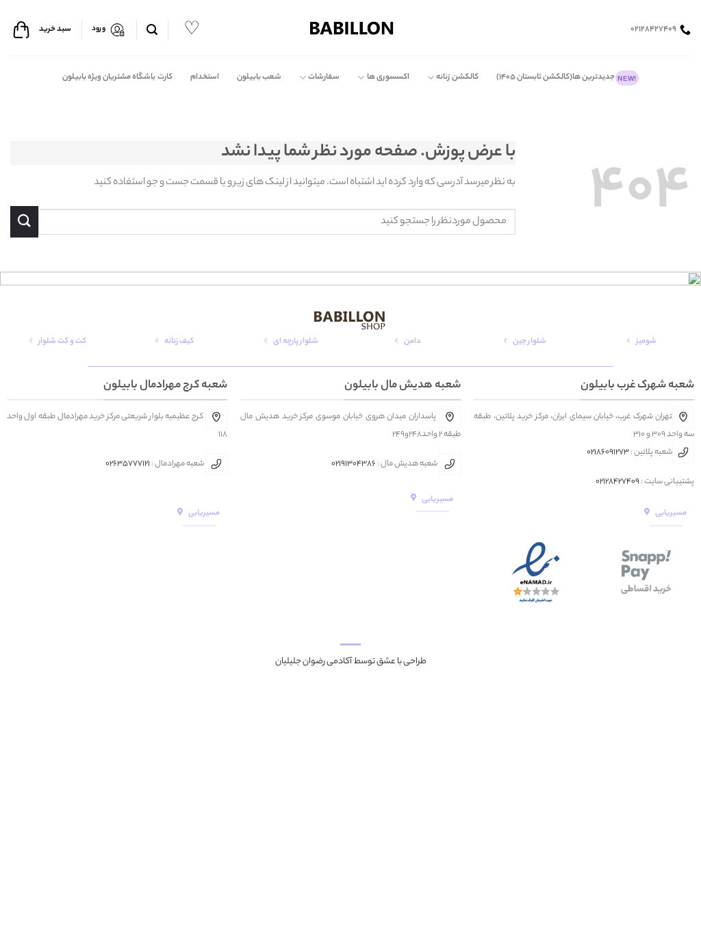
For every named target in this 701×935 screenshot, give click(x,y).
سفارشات (324, 77)
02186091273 (608, 452)
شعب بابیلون (259, 77)
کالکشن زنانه (457, 77)
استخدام (204, 77)
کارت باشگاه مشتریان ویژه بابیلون (117, 77)
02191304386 (353, 464)
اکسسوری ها (388, 77)
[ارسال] (24, 221)
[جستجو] (151, 29)
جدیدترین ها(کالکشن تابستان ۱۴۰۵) (566, 77)
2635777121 (130, 464)
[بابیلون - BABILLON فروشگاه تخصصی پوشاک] (350, 28)
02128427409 (617, 482)
